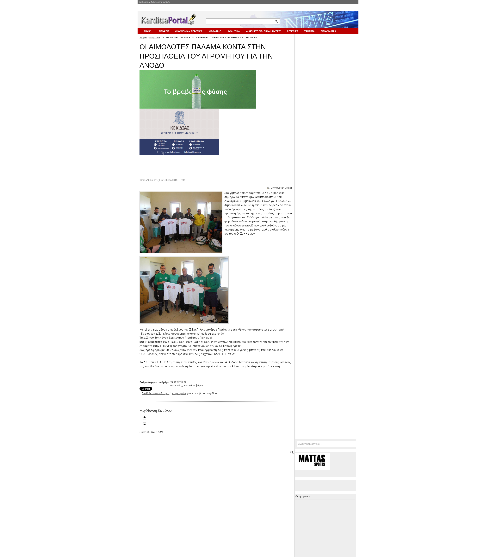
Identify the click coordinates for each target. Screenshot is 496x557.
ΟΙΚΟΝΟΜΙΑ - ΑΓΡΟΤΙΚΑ (188, 31)
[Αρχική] (168, 18)
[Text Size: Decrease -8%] (144, 421)
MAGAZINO (215, 31)
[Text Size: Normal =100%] (144, 424)
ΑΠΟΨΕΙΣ (164, 31)
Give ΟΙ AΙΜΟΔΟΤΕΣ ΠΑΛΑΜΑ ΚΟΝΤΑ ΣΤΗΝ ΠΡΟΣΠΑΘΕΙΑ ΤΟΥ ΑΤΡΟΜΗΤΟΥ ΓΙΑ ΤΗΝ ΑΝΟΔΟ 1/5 (172, 381)
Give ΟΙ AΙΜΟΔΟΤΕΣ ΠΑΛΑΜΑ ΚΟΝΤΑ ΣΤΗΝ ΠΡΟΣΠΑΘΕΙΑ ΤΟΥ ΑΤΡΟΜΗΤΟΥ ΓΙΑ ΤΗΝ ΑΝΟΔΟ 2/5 (175, 381)
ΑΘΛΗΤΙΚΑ (233, 31)
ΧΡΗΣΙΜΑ (309, 31)
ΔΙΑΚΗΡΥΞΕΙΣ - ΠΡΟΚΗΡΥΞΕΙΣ (263, 31)
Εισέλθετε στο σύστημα (155, 393)
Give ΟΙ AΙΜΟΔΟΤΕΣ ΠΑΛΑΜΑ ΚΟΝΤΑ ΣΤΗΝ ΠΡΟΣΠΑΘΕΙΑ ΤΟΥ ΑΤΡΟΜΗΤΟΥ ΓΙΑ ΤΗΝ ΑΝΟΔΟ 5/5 (185, 381)
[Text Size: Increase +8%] (144, 417)
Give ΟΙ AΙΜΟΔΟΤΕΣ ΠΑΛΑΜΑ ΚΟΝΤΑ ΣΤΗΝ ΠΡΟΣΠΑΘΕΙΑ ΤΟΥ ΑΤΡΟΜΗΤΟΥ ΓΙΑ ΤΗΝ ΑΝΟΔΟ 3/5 (178, 381)
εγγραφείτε (179, 393)
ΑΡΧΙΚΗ (148, 31)
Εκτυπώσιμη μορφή (281, 187)
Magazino (154, 37)
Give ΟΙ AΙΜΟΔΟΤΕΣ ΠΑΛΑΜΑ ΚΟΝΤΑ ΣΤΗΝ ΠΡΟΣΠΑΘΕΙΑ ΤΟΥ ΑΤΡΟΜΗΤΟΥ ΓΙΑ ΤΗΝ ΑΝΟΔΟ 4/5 (181, 381)
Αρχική (143, 37)
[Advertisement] (208, 166)
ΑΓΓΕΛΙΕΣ (292, 31)
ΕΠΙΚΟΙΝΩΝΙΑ (328, 31)
